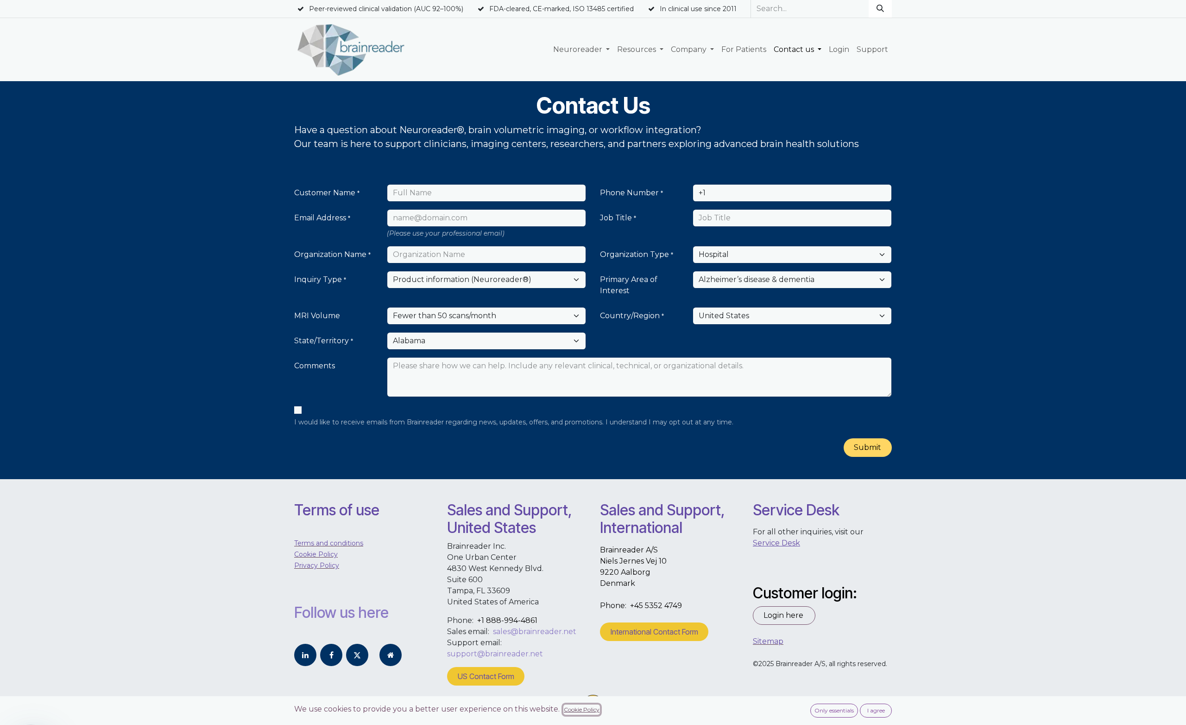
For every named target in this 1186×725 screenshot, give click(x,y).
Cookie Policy (581, 709)
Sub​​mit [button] (867, 447)
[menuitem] (581, 49)
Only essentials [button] (834, 710)
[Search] (880, 9)
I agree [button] (876, 710)
